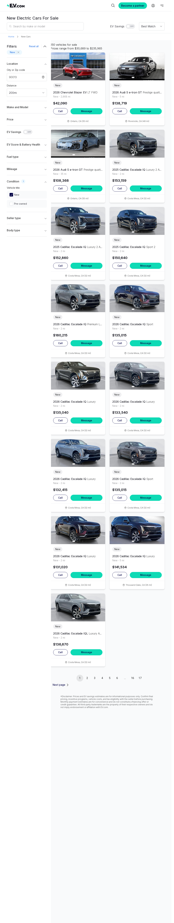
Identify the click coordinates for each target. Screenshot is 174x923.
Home (11, 36)
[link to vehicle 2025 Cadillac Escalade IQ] (137, 144)
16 (132, 678)
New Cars (26, 36)
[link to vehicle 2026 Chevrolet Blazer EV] (77, 66)
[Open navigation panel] (162, 5)
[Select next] (99, 65)
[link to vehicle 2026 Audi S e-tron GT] (137, 66)
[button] (27, 64)
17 (140, 678)
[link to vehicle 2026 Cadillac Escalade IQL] (77, 607)
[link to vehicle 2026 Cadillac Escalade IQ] (77, 298)
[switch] (130, 26)
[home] (58, 5)
